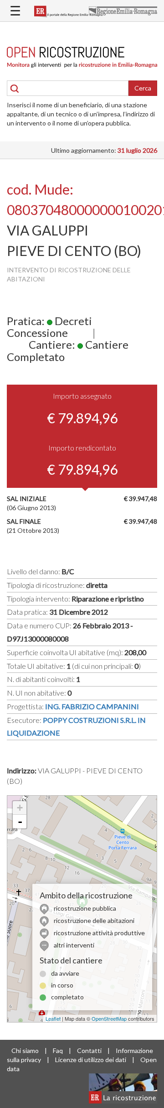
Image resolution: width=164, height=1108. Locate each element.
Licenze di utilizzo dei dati (90, 1059)
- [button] (20, 821)
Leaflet (53, 1018)
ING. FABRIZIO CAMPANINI (92, 706)
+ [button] (20, 807)
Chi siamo (25, 1050)
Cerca (142, 88)
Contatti (89, 1050)
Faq (58, 1050)
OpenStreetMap (109, 1018)
